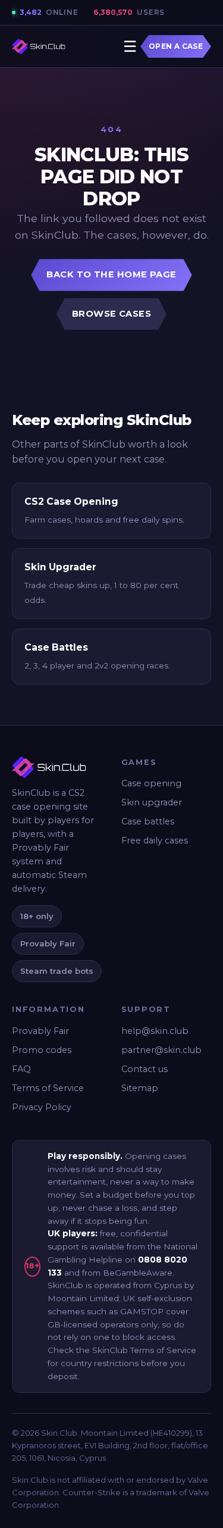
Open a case (176, 46)
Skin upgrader (151, 802)
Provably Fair (40, 1031)
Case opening (151, 783)
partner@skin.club (161, 1050)
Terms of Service (48, 1088)
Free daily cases (154, 840)
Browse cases (111, 313)
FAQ (21, 1069)
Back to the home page (111, 274)
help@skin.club (155, 1031)
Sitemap (139, 1088)
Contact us (144, 1069)
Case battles (147, 821)
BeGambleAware (137, 1272)
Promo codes (41, 1050)
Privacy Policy (41, 1107)
